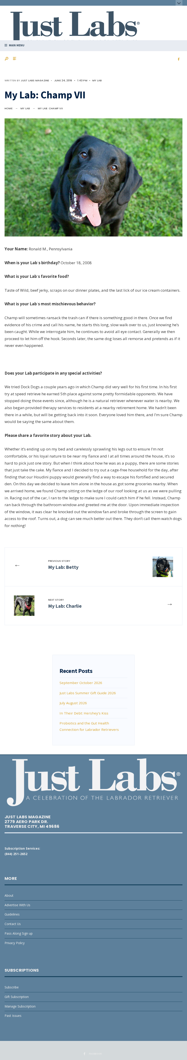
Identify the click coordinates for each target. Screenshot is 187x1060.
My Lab (97, 80)
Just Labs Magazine (35, 80)
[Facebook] (178, 59)
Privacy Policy (15, 943)
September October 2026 (81, 682)
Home (9, 108)
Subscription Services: (22, 848)
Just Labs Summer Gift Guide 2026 (88, 693)
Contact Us (13, 924)
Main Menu (16, 45)
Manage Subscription (20, 1006)
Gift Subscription (17, 997)
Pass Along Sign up (19, 933)
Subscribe (12, 987)
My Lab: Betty (63, 564)
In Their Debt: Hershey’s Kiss (84, 713)
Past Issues (13, 1015)
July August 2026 (73, 703)
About (9, 895)
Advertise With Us (17, 905)
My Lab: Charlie (65, 603)
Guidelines (12, 914)
